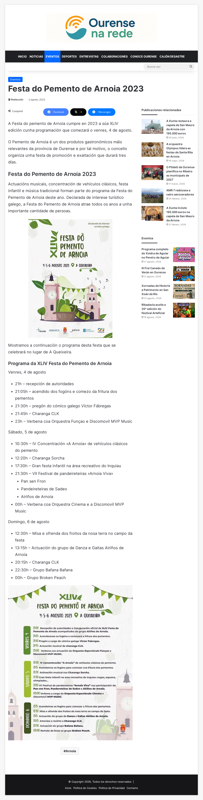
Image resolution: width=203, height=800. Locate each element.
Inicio (22, 56)
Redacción (17, 99)
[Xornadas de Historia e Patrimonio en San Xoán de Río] (184, 291)
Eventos (52, 56)
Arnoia (71, 751)
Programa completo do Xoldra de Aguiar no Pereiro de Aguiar (155, 253)
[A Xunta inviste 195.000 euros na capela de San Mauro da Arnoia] (152, 213)
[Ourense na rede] (101, 27)
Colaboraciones (114, 56)
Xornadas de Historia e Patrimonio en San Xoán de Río (156, 290)
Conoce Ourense (143, 56)
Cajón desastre (172, 56)
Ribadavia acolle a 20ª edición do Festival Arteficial (154, 309)
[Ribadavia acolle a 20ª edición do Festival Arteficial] (184, 310)
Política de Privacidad (112, 788)
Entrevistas (89, 56)
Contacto (132, 788)
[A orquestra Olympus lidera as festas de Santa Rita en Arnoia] (152, 149)
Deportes (69, 56)
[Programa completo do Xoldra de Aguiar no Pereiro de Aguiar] (184, 254)
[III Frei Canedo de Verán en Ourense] (184, 273)
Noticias (36, 56)
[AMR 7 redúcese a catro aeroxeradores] (152, 195)
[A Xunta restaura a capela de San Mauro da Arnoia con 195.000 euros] (152, 126)
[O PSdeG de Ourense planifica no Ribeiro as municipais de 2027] (152, 172)
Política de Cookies (85, 788)
